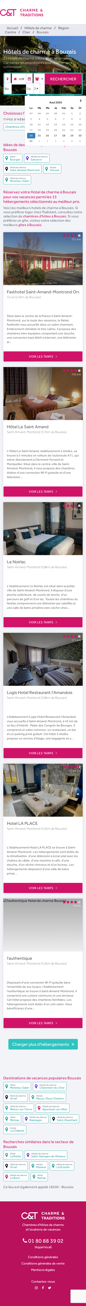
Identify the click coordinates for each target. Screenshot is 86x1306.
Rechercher (63, 79)
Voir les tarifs (41, 356)
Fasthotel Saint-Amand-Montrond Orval (45, 291)
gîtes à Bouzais (29, 225)
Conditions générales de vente (43, 1263)
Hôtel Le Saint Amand (28, 426)
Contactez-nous (43, 1281)
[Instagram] (36, 1287)
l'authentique (19, 958)
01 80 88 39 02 (45, 1241)
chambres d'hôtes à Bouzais (44, 216)
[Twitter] (49, 1287)
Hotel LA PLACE (22, 823)
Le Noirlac (16, 561)
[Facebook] (43, 1287)
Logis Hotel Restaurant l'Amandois (39, 692)
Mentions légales (43, 1270)
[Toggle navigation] (83, 9)
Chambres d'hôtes (17, 126)
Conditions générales (43, 1257)
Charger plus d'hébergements (41, 1044)
